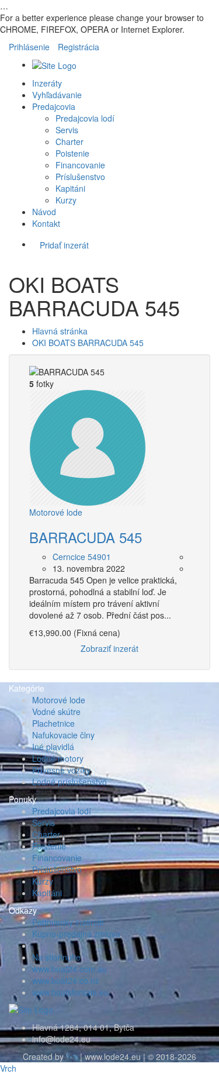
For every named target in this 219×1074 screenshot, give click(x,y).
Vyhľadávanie (57, 95)
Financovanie (80, 165)
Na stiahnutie (56, 957)
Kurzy (66, 200)
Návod (44, 211)
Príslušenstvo (80, 176)
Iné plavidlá (53, 746)
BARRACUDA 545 (85, 537)
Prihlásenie (29, 47)
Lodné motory (58, 758)
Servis (66, 130)
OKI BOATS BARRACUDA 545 (88, 342)
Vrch (8, 1068)
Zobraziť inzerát (109, 648)
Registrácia (78, 47)
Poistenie (72, 153)
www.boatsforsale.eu (70, 992)
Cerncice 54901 (82, 556)
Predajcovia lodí (84, 118)
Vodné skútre (56, 711)
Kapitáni (70, 188)
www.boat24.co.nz (65, 980)
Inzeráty (47, 83)
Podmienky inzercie (68, 922)
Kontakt (46, 223)
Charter (69, 141)
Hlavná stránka (60, 331)
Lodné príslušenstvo (69, 782)
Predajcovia (53, 106)
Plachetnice (53, 723)
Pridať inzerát (64, 245)
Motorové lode (55, 512)
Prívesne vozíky (61, 770)
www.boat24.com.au (69, 969)
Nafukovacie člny (63, 735)
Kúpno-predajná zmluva (76, 934)
